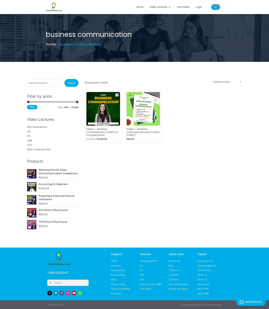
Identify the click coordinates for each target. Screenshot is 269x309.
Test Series (183, 7)
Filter (32, 107)
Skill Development (37, 126)
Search (71, 82)
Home (139, 7)
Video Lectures (158, 7)
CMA (29, 140)
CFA (29, 144)
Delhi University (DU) (38, 149)
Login (199, 7)
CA (28, 131)
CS (28, 136)
